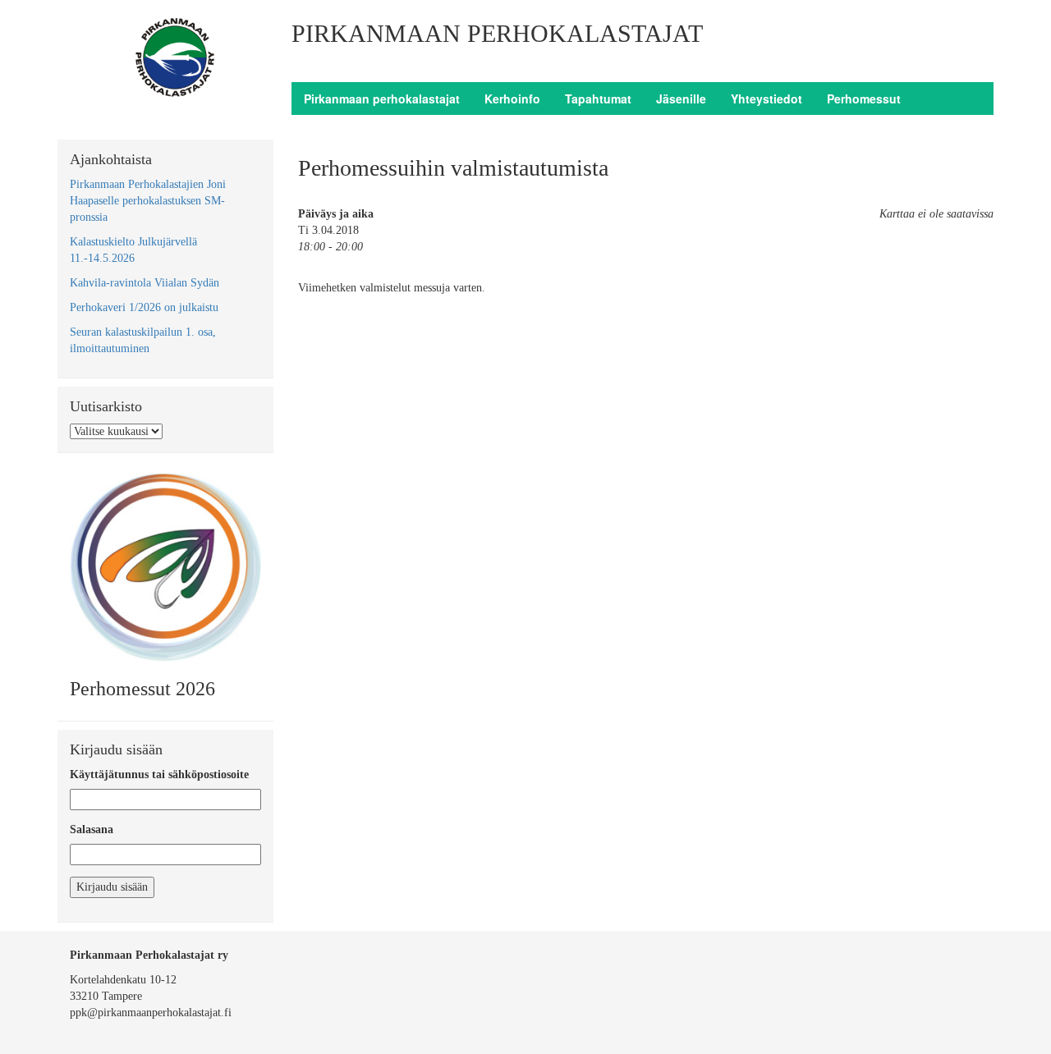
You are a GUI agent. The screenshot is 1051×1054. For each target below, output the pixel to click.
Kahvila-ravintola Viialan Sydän (144, 283)
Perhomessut (864, 98)
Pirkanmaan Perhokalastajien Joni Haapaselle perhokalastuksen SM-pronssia (148, 200)
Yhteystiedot (766, 98)
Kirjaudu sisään (112, 887)
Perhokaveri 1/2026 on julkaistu (144, 307)
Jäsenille (681, 98)
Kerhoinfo (512, 98)
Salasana (91, 829)
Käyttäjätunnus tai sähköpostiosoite (159, 774)
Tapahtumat (598, 98)
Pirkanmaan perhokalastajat (382, 98)
